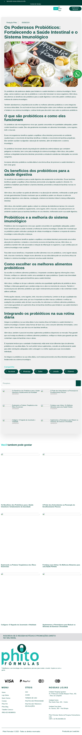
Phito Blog (5, 707)
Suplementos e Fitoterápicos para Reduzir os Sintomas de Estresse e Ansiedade (64, 420)
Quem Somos (6, 698)
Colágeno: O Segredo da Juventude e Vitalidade (18, 625)
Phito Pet (5, 704)
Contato (4, 701)
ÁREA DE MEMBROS (9, 712)
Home (3, 692)
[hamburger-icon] (55, 8)
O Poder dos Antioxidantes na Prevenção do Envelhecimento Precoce (64, 391)
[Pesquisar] (78, 383)
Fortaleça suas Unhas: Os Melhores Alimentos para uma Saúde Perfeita (61, 406)
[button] (11, 371)
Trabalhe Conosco (7, 709)
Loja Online (5, 695)
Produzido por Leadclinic (70, 731)
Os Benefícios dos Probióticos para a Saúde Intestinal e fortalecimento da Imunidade (26, 391)
